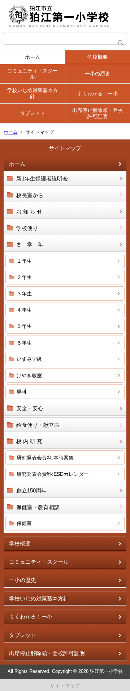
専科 (22, 392)
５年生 (24, 326)
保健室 (24, 523)
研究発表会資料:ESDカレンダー (53, 474)
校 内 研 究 (29, 441)
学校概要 (97, 57)
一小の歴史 (97, 73)
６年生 (24, 343)
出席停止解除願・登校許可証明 (97, 113)
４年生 (24, 310)
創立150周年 (31, 490)
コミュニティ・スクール (32, 74)
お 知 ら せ (29, 211)
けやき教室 (29, 375)
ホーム (32, 57)
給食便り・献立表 (38, 425)
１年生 (24, 261)
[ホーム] (65, 16)
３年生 (24, 293)
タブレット (32, 113)
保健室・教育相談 (38, 507)
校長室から (29, 195)
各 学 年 (29, 244)
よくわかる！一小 (97, 93)
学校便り (27, 228)
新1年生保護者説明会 (42, 178)
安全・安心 (29, 408)
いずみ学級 (29, 359)
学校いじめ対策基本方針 (32, 93)
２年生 (24, 277)
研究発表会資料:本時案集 (45, 458)
